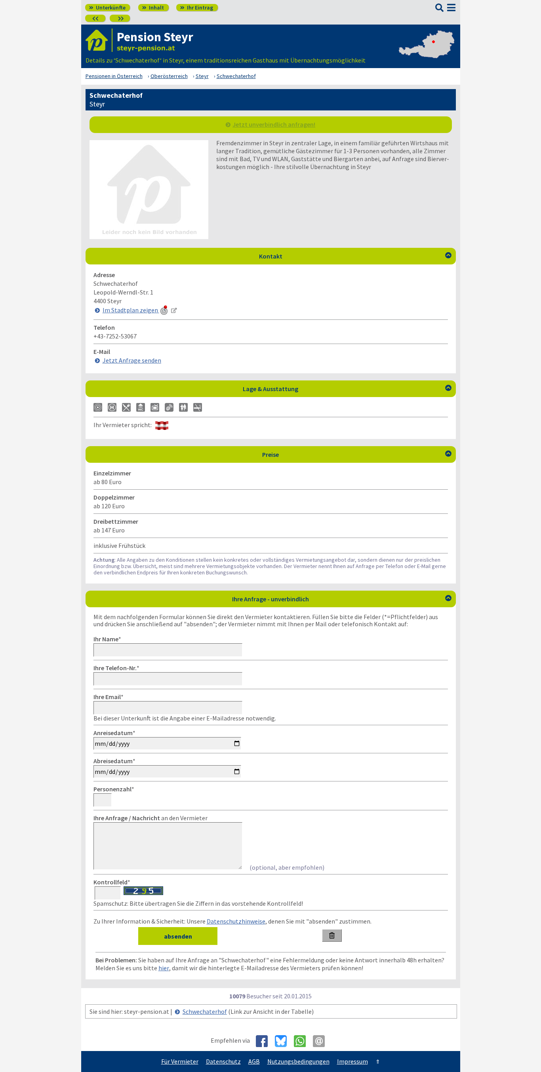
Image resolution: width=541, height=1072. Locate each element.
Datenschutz (223, 1061)
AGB (254, 1061)
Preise (356, 454)
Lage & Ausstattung (347, 389)
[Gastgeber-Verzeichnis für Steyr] (99, 40)
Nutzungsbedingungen (298, 1061)
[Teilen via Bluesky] (284, 1041)
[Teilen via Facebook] (265, 1041)
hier (163, 967)
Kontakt (355, 256)
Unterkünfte (107, 7)
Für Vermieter (179, 1061)
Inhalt (153, 7)
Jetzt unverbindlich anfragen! (273, 124)
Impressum (352, 1061)
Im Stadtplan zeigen (131, 310)
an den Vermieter (150, 818)
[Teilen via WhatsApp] (303, 1041)
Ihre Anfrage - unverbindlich (341, 599)
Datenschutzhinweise (236, 921)
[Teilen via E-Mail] (322, 1041)
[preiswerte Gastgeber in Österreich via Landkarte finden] (426, 52)
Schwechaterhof (205, 1011)
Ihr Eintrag (196, 7)
